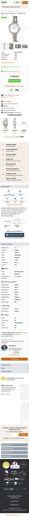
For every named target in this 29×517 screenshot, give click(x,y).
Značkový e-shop (11, 173)
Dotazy (3, 368)
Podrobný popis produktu (7, 62)
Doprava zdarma (11, 164)
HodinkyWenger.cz (14, 497)
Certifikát (5, 103)
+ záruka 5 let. (16, 86)
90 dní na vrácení (11, 154)
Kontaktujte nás (7, 452)
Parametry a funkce (6, 244)
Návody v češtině (11, 178)
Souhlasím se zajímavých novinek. (14, 438)
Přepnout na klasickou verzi (15, 515)
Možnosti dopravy (16, 71)
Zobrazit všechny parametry (14, 204)
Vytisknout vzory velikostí (15, 235)
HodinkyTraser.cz (14, 501)
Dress (17, 11)
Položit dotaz (14, 359)
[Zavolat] (14, 2)
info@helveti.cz (15, 355)
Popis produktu (5, 186)
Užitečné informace (8, 448)
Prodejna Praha (6, 456)
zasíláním (12, 438)
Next (26, 29)
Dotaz (12, 97)
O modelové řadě (6, 365)
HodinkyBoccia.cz (14, 504)
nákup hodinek (16, 334)
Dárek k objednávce (12, 149)
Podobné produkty (6, 371)
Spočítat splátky (15, 95)
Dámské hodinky (11, 11)
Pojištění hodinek (11, 144)
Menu (26, 2)
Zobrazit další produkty (10, 136)
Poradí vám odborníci (12, 168)
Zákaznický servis (7, 445)
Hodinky (5, 11)
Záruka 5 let (9, 159)
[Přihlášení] (19, 2)
